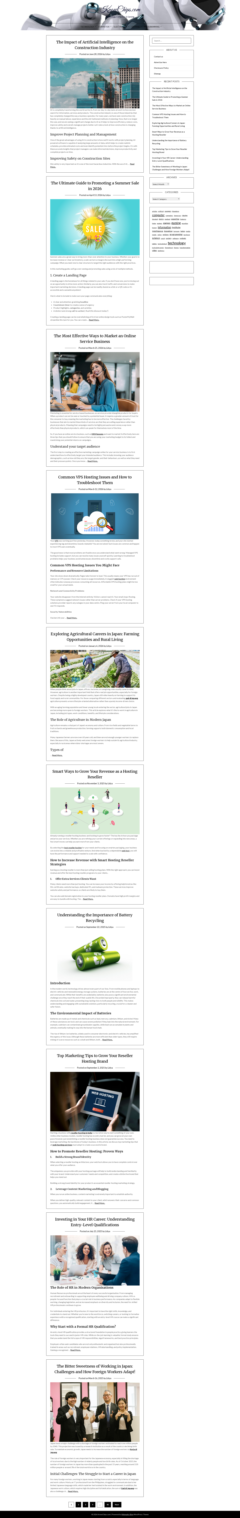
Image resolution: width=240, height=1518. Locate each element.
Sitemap (157, 74)
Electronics (120, 27)
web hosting (119, 579)
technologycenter (158, 247)
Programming (152, 27)
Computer (103, 27)
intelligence (157, 231)
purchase (187, 235)
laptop (182, 231)
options (166, 234)
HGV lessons (97, 434)
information (164, 227)
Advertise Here (160, 62)
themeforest (169, 247)
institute (176, 227)
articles (154, 211)
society (169, 238)
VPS (56, 541)
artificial (161, 211)
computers (169, 216)
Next (117, 1505)
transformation (185, 248)
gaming (176, 223)
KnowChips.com (120, 9)
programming (176, 234)
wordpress (161, 250)
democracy (177, 215)
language (177, 231)
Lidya (107, 54)
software (175, 238)
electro (161, 219)
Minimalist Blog (127, 1514)
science (156, 238)
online (160, 234)
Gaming (136, 27)
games (166, 223)
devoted (155, 219)
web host (126, 850)
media (188, 231)
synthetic (183, 238)
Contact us (158, 56)
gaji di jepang (132, 698)
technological (162, 244)
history (154, 227)
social (163, 238)
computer (158, 215)
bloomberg (175, 211)
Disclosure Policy (161, 68)
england (167, 219)
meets (154, 235)
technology (177, 243)
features (183, 219)
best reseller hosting (73, 847)
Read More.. (94, 320)
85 (108, 1505)
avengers (168, 211)
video (154, 250)
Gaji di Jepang (127, 1488)
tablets (154, 244)
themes (176, 247)
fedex (154, 223)
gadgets (159, 223)
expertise (175, 219)
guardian (185, 223)
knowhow (168, 231)
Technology (87, 27)
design (185, 215)
